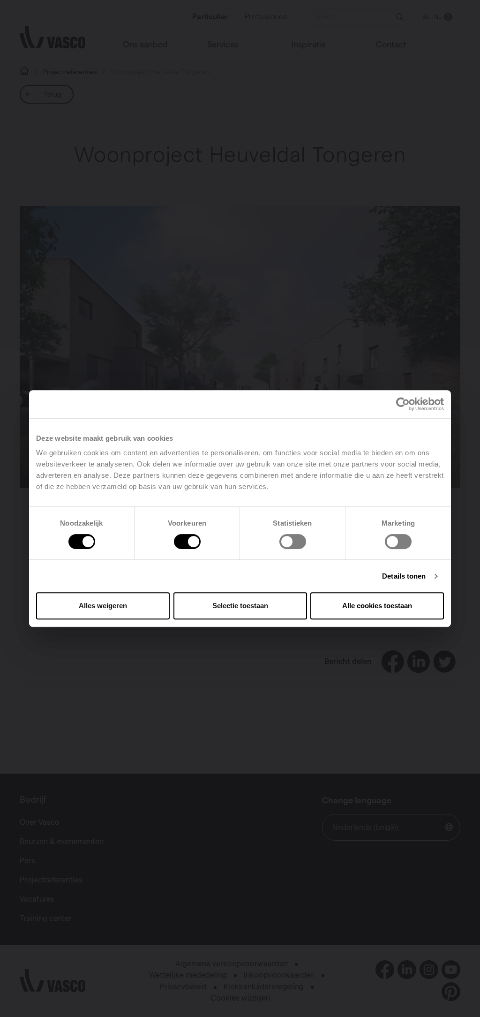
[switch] (187, 541)
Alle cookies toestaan (377, 606)
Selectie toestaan (240, 606)
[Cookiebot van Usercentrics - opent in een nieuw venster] (403, 404)
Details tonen (404, 576)
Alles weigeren (103, 606)
